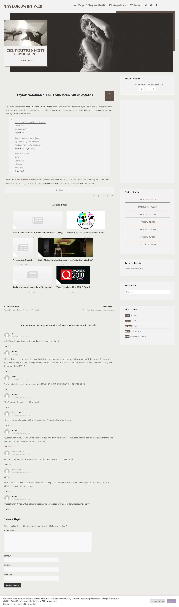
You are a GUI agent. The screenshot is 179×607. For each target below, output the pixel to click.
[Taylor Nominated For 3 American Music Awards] (94, 196)
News (61, 190)
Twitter (74, 106)
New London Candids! (23, 260)
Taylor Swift (96, 5)
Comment (9, 531)
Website (135, 5)
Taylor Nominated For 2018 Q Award (73, 287)
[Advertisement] (59, 81)
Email (8, 565)
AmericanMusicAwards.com (22, 179)
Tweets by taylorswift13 (134, 269)
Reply (10, 346)
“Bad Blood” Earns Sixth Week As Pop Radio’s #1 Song (38, 232)
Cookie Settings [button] (158, 601)
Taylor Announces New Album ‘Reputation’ (32, 287)
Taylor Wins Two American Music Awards (86, 232)
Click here (133, 315)
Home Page (77, 5)
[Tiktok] (162, 5)
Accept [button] (171, 601)
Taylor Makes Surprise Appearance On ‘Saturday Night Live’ (65, 260)
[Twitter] (146, 5)
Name (7, 556)
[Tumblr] (156, 5)
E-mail (135, 326)
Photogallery (117, 5)
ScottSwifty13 (19, 412)
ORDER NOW (26, 60)
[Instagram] (151, 5)
